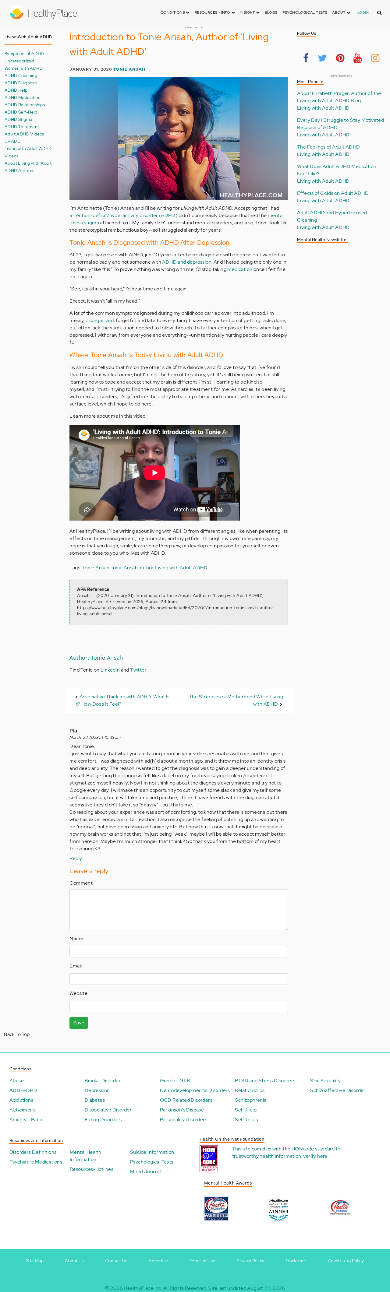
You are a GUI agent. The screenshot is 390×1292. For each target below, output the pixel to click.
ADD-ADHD (23, 1090)
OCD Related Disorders (186, 1100)
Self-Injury (247, 1119)
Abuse (16, 1080)
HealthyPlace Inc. (143, 1288)
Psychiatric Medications (35, 1162)
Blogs (271, 12)
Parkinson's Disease (182, 1110)
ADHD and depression (186, 262)
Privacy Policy (250, 1260)
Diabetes (95, 1100)
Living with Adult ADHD (323, 108)
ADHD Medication (23, 97)
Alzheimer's (22, 1110)
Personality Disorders (183, 1119)
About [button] (339, 12)
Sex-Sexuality (325, 1080)
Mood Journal (145, 1171)
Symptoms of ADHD (24, 53)
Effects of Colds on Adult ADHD (333, 193)
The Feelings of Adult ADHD (328, 147)
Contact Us (116, 1260)
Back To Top (17, 1034)
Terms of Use (202, 1260)
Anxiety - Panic (26, 1119)
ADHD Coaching (21, 75)
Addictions (21, 1100)
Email (75, 966)
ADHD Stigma (18, 119)
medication (239, 269)
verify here (315, 1156)
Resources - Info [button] (213, 12)
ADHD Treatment (22, 126)
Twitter (138, 670)
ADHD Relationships (25, 104)
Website (78, 993)
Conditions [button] (173, 12)
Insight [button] (248, 12)
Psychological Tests (305, 12)
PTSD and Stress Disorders (265, 1080)
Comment (81, 883)
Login (363, 12)
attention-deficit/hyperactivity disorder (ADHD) (123, 215)
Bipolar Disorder (103, 1080)
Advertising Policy (346, 1260)
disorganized (100, 320)
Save (78, 1023)
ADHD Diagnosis (21, 83)
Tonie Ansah (129, 69)
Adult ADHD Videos (24, 134)
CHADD (12, 141)
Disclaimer (296, 1260)
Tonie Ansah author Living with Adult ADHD (159, 567)
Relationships (249, 1090)
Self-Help (246, 1110)
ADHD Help (16, 90)
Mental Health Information (85, 1156)
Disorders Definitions (32, 1152)
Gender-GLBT (176, 1080)
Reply (75, 858)
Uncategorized (19, 61)
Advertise (158, 1260)
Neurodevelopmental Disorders (195, 1090)
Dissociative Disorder (108, 1110)
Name (76, 938)
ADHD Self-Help (21, 112)
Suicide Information (152, 1152)
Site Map (35, 1260)
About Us (74, 1260)
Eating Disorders (103, 1119)
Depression (97, 1090)
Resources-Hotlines (91, 1169)
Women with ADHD (24, 68)
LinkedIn (110, 670)
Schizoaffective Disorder (338, 1090)
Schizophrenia (250, 1100)
